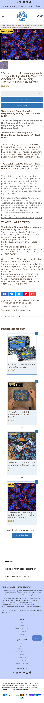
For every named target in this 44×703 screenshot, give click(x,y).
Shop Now (22, 649)
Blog (22, 655)
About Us (22, 646)
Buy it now (22, 105)
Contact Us (22, 660)
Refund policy (22, 657)
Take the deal (22, 535)
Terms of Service (22, 663)
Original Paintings (22, 628)
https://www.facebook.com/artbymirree (21, 217)
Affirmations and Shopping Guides (22, 652)
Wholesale (22, 631)
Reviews (22, 634)
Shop (22, 625)
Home (3, 25)
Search (22, 643)
